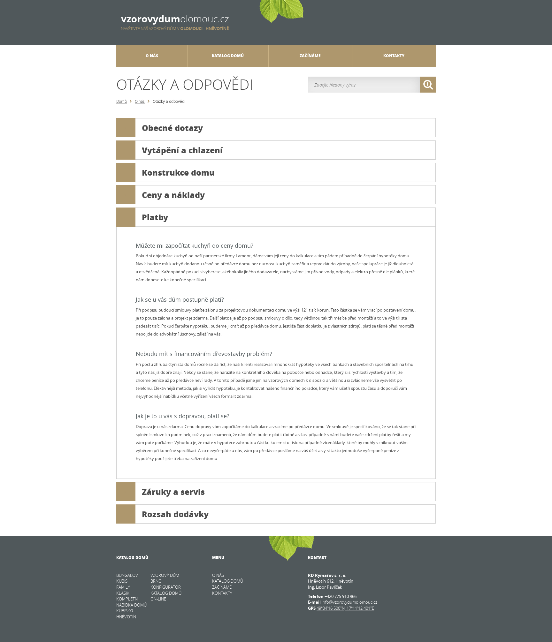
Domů (121, 101)
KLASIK (122, 593)
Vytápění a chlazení (182, 150)
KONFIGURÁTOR (165, 587)
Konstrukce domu (178, 172)
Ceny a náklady (173, 194)
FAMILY (123, 587)
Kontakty (393, 55)
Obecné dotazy (172, 127)
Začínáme (310, 55)
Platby (155, 217)
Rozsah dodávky (175, 514)
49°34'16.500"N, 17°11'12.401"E (345, 608)
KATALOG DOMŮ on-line (165, 596)
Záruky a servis (173, 491)
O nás (140, 101)
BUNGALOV (127, 575)
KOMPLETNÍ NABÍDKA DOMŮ (131, 602)
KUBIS (121, 581)
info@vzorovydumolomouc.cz (349, 602)
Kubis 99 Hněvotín (126, 614)
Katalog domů (228, 55)
